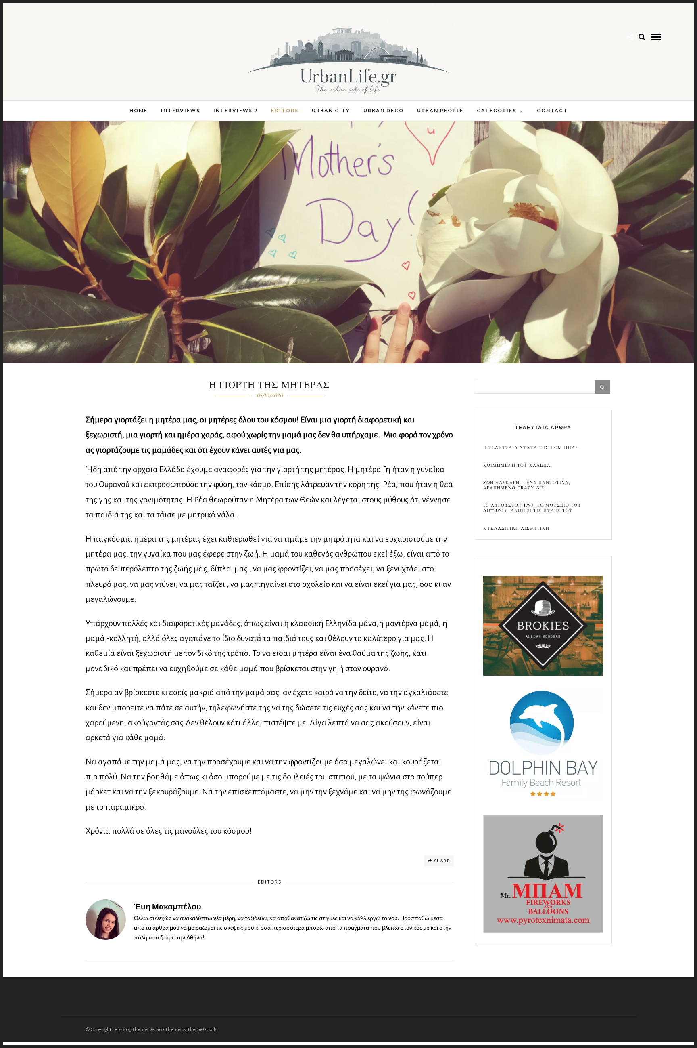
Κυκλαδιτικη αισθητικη (516, 528)
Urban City (331, 110)
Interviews (180, 110)
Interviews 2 (235, 110)
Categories (496, 110)
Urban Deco (383, 110)
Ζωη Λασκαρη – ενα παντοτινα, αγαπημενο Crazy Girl (526, 485)
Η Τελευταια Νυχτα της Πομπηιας (530, 447)
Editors (284, 110)
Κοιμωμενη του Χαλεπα (517, 465)
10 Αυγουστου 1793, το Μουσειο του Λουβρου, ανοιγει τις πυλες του (532, 508)
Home (138, 110)
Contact (552, 110)
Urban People (440, 110)
